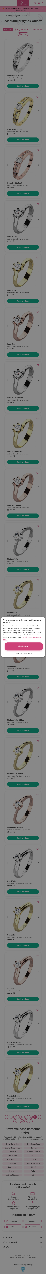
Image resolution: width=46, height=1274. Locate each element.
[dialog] (23, 637)
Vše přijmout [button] (23, 646)
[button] (23, 653)
